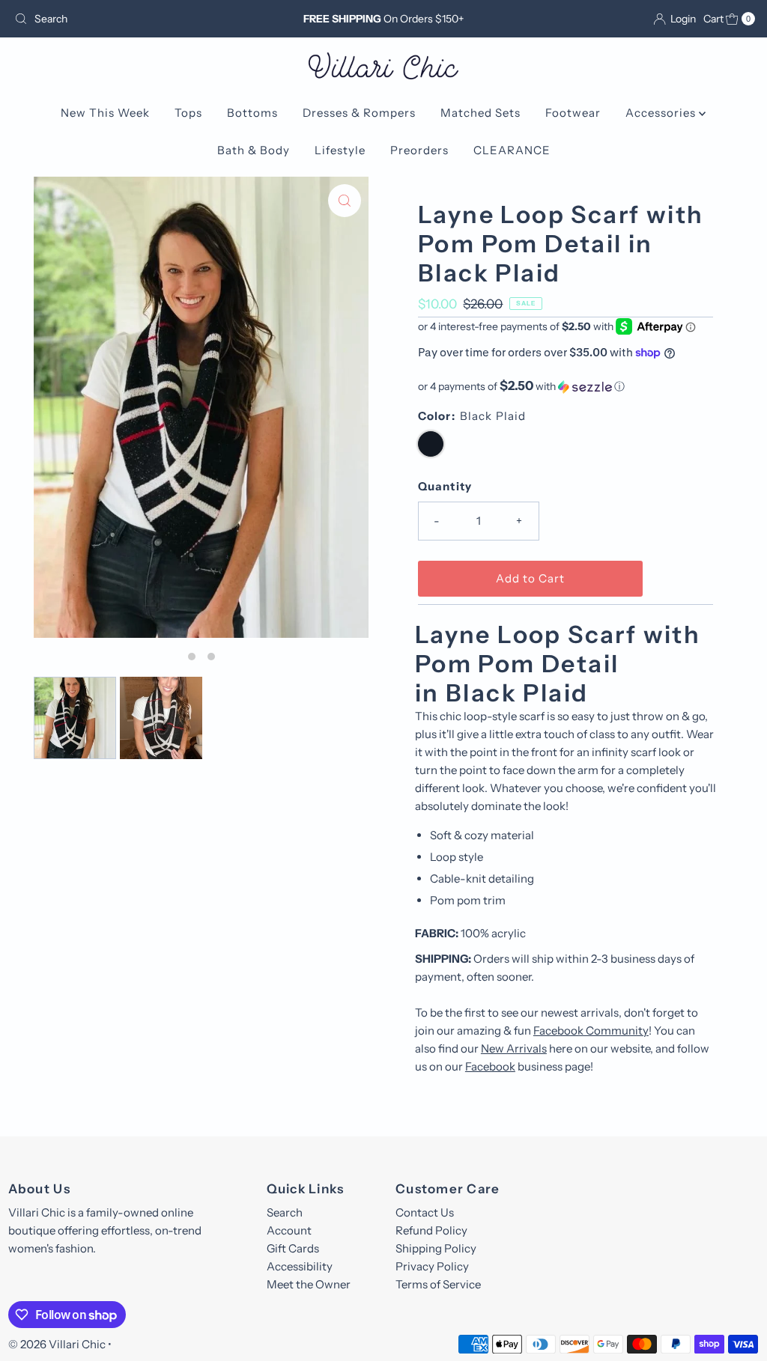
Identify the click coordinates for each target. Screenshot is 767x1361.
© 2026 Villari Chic (57, 1344)
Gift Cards (293, 1248)
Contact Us (424, 1212)
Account (289, 1230)
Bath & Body (253, 150)
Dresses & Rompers (359, 113)
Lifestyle (340, 150)
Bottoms (252, 113)
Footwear (573, 113)
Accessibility (300, 1266)
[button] (565, 386)
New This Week (105, 113)
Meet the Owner (309, 1284)
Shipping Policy (435, 1248)
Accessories (662, 113)
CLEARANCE (512, 150)
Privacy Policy (432, 1266)
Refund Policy (431, 1230)
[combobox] (129, 19)
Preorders (419, 150)
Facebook (490, 1066)
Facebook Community (591, 1030)
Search (285, 1212)
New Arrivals (514, 1048)
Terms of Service (438, 1284)
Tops (188, 113)
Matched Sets (480, 113)
